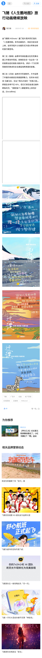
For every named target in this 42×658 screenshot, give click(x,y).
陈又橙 (8, 28)
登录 (37, 3)
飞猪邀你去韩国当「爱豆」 (12, 652)
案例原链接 (35, 28)
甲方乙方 (23, 427)
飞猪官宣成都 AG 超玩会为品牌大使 (16, 515)
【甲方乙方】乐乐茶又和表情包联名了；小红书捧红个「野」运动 (29, 433)
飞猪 (5, 396)
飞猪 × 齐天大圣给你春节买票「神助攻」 (18, 618)
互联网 (15, 401)
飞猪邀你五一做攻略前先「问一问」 (16, 584)
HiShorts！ (25, 401)
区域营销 (6, 401)
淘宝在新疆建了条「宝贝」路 (13, 481)
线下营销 (28, 396)
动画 (20, 396)
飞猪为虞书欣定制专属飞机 (12, 549)
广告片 (12, 396)
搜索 (27, 3)
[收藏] (32, 409)
